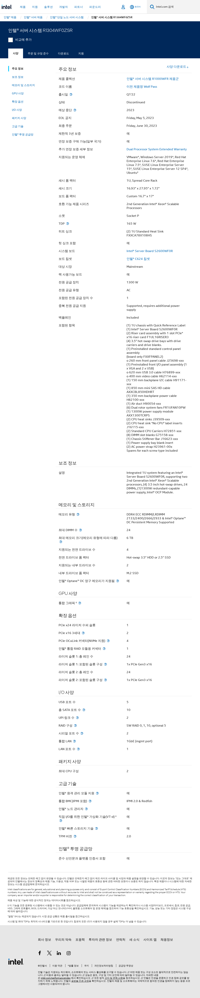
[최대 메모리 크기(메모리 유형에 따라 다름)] (61, 541)
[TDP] (67, 223)
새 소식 (134, 940)
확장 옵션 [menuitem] (17, 101)
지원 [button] (35, 7)
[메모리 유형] (78, 514)
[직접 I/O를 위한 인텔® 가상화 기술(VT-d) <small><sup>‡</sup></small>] (61, 820)
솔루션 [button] (48, 7)
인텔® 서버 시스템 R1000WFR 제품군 (153, 79)
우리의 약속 (63, 940)
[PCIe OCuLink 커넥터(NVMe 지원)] (108, 640)
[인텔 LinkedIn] (59, 953)
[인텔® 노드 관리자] (86, 809)
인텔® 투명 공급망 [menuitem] (22, 134)
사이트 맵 (150, 940)
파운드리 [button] (95, 7)
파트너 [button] (78, 7)
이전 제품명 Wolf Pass (142, 87)
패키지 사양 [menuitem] (19, 118)
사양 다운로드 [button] (176, 67)
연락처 (120, 940)
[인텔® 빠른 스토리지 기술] (96, 828)
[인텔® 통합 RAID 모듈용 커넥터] (104, 648)
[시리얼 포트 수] (82, 733)
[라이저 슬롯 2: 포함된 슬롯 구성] (105, 680)
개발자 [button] (63, 7)
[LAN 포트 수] (78, 749)
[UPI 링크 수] (77, 717)
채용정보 (167, 940)
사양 (15, 53)
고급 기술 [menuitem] (17, 126)
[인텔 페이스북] (39, 953)
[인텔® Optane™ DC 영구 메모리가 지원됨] (117, 581)
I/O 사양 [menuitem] (17, 110)
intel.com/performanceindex (56, 977)
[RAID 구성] (75, 725)
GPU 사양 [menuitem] (18, 93)
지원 (81, 53)
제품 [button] (23, 7)
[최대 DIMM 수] (80, 530)
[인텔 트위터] (49, 953)
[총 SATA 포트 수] (84, 710)
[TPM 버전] (75, 836)
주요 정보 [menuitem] (17, 68)
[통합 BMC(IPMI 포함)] (90, 801)
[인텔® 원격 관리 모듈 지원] (97, 793)
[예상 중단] (75, 110)
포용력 (80, 940)
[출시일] (71, 94)
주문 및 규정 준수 (38, 53)
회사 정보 (44, 940)
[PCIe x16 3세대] (83, 633)
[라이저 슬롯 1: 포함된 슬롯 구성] (105, 664)
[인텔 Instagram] (68, 953)
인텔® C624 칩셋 (138, 259)
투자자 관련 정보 (100, 940)
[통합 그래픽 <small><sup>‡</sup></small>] (80, 603)
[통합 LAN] (74, 741)
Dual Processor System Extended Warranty (157, 149)
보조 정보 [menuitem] (17, 77)
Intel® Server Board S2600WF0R (150, 251)
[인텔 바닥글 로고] (16, 961)
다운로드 (63, 53)
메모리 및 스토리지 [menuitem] (23, 85)
